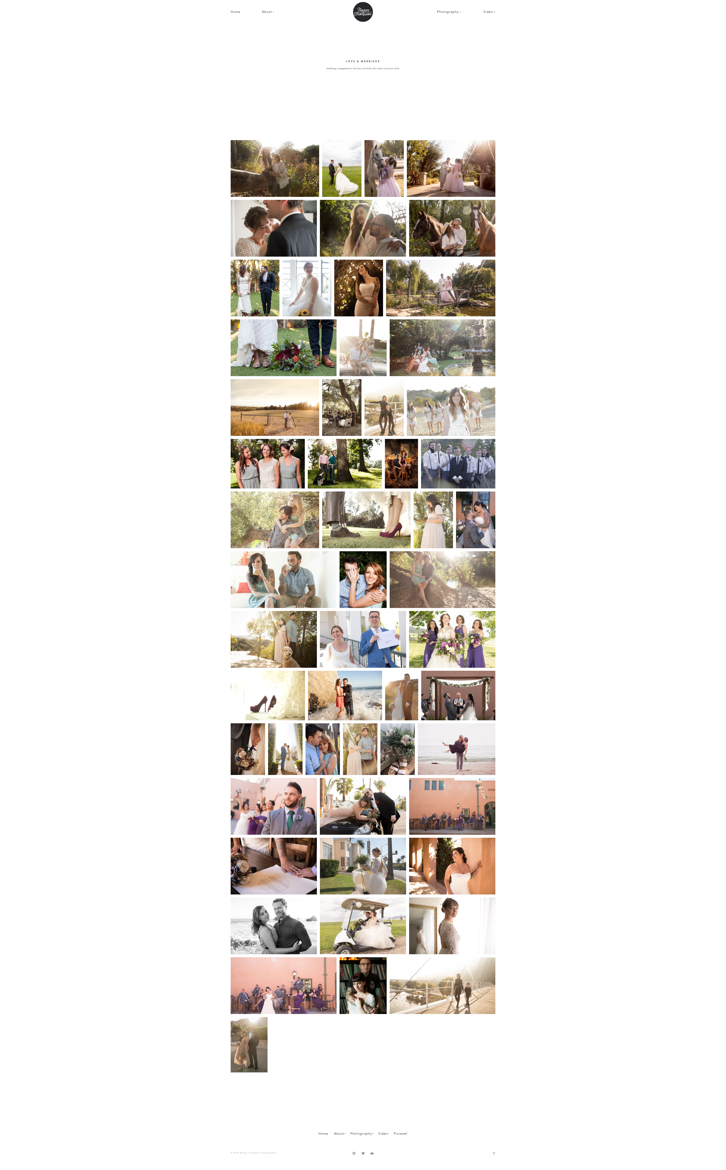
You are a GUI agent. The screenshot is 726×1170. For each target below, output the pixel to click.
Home (235, 12)
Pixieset (400, 1133)
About (339, 1133)
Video (383, 1133)
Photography (361, 1133)
